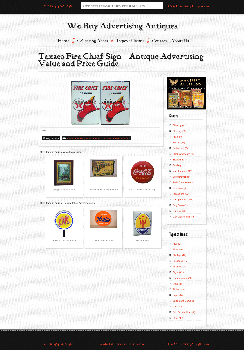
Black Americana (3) (183, 153)
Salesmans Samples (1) (185, 300)
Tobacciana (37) (181, 193)
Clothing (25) (179, 131)
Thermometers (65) (182, 278)
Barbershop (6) (180, 148)
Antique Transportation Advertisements (111, 138)
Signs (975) (178, 272)
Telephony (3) (179, 188)
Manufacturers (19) (182, 171)
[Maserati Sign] (142, 223)
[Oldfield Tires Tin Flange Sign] (103, 172)
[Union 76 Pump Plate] (103, 223)
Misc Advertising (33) (184, 216)
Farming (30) (179, 211)
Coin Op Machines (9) (184, 312)
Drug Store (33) (180, 205)
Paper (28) (178, 295)
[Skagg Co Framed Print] (64, 172)
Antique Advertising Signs (78, 138)
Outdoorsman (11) (182, 176)
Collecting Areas (95, 40)
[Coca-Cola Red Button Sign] (142, 172)
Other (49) (178, 318)
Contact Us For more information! (122, 344)
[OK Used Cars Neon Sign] (64, 223)
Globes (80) (179, 289)
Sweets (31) (179, 142)
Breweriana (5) (180, 159)
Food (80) (177, 136)
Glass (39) (178, 249)
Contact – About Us (170, 40)
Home (66, 40)
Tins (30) (177, 306)
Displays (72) (179, 255)
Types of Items (132, 40)
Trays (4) (177, 283)
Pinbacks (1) (179, 266)
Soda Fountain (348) (183, 182)
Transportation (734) (183, 199)
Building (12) (179, 165)
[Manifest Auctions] (186, 92)
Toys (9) (177, 243)
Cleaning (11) (179, 125)
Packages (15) (180, 260)
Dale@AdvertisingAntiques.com (188, 6)
